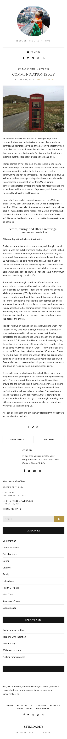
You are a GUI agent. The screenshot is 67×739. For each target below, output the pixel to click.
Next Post (49, 439)
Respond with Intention (14, 636)
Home (10, 705)
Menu (35, 51)
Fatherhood (8, 581)
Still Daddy (38, 705)
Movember (43, 708)
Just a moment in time (14, 630)
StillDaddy (33, 727)
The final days (9, 643)
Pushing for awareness (14, 657)
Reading (55, 705)
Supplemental (9, 607)
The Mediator (12, 509)
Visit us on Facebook (33, 669)
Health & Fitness (11, 587)
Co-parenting (27, 69)
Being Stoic (25, 708)
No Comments (45, 79)
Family (6, 574)
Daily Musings (9, 554)
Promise (22, 705)
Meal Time (8, 594)
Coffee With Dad (11, 547)
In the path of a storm (18, 500)
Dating (6, 560)
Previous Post (18, 439)
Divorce (44, 69)
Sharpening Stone (11, 601)
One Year (8, 492)
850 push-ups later (12, 650)
